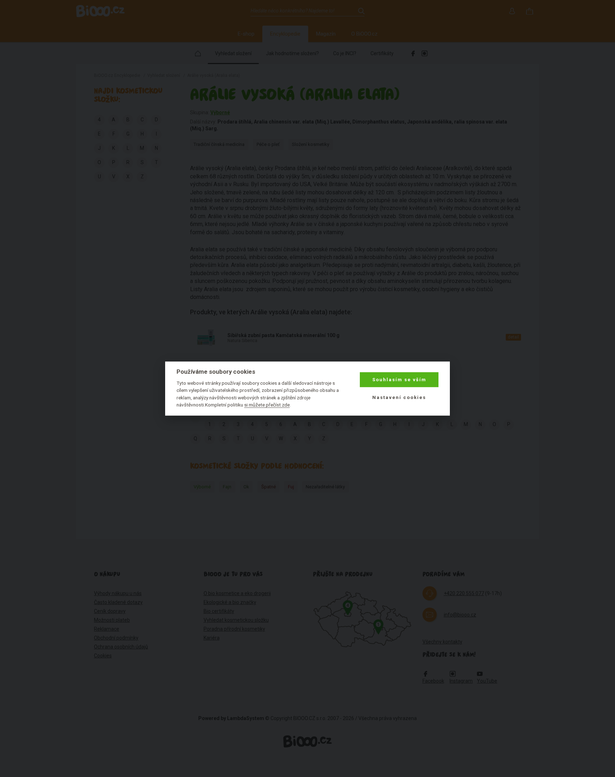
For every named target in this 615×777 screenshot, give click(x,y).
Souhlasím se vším (399, 379)
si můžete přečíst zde (267, 405)
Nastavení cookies (399, 397)
